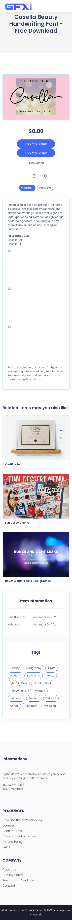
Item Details (27, 187)
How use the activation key (23, 820)
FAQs (6, 847)
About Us (9, 869)
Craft (51, 668)
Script (14, 706)
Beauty (15, 668)
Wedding (50, 706)
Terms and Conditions (19, 880)
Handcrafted (42, 683)
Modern (34, 698)
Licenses (9, 825)
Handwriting (18, 691)
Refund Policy (13, 842)
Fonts (50, 675)
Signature (31, 706)
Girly (24, 683)
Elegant (15, 675)
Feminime (33, 675)
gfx (12, 683)
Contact (9, 885)
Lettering (16, 698)
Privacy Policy (13, 875)
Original (51, 698)
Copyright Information (19, 836)
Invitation (39, 691)
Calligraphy (33, 668)
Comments (45, 187)
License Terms (13, 831)
